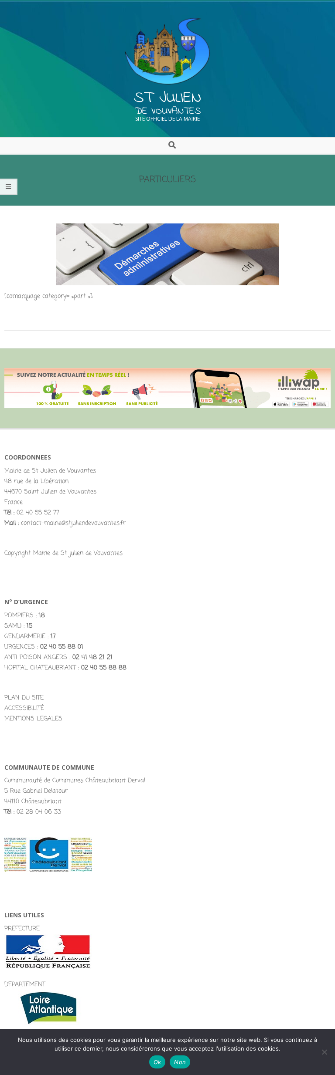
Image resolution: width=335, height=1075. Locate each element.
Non (180, 1061)
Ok (157, 1061)
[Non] (324, 1052)
